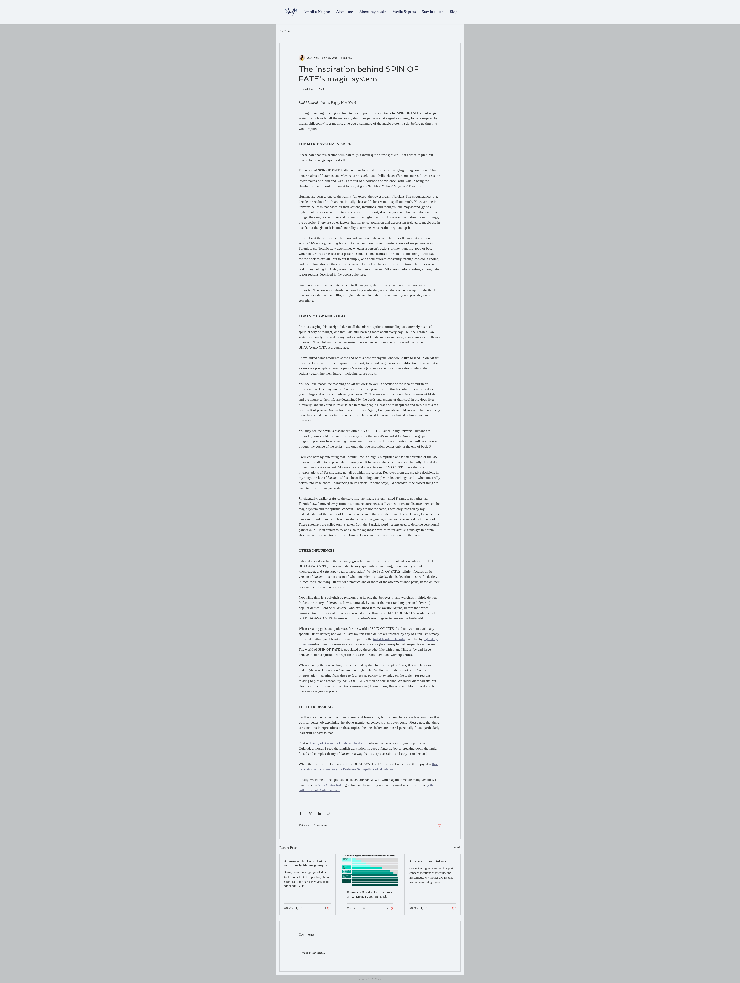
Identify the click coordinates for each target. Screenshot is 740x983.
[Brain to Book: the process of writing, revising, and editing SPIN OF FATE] (370, 870)
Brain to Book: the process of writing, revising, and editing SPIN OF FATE (370, 894)
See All (457, 847)
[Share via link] (329, 813)
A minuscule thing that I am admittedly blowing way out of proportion (307, 863)
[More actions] (439, 57)
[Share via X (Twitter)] (310, 813)
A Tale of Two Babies (427, 861)
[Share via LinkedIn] (319, 813)
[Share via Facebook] (300, 813)
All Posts (284, 31)
